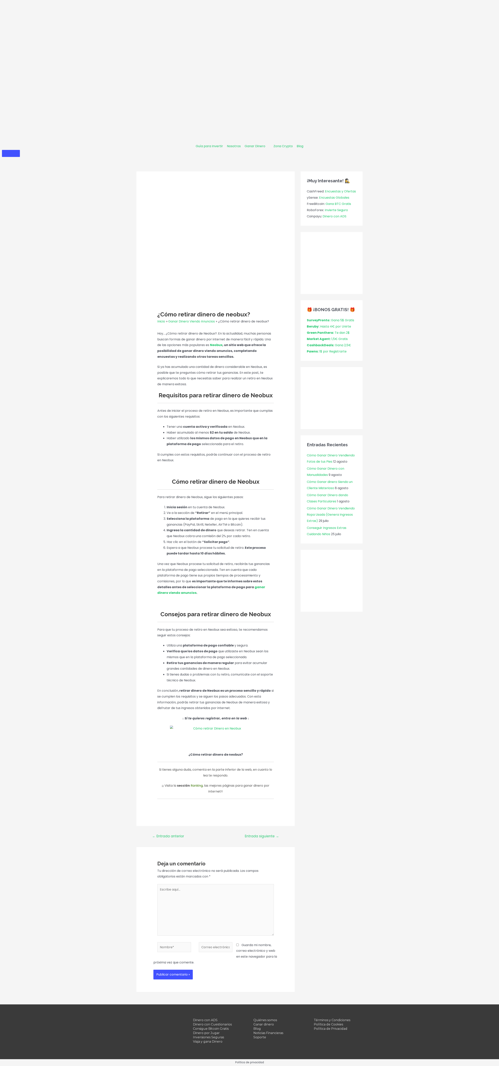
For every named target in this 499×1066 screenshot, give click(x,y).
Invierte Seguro (336, 210)
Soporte (259, 1037)
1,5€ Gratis (327, 339)
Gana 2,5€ (329, 345)
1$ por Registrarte (327, 351)
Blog (257, 1029)
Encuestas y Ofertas (340, 191)
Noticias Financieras (268, 1033)
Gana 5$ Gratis (330, 320)
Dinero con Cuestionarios (212, 1024)
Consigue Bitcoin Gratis (211, 1029)
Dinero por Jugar (206, 1033)
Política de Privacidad (330, 1029)
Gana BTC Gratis (338, 204)
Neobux (216, 345)
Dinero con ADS (334, 216)
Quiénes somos (265, 1020)
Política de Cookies (328, 1024)
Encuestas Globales (334, 197)
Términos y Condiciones (332, 1020)
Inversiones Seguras (208, 1037)
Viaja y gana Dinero (207, 1041)
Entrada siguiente (262, 836)
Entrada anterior (168, 836)
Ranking (197, 785)
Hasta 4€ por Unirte (329, 326)
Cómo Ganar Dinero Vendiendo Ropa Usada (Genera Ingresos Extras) (331, 514)
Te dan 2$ (328, 332)
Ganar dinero (263, 1024)
